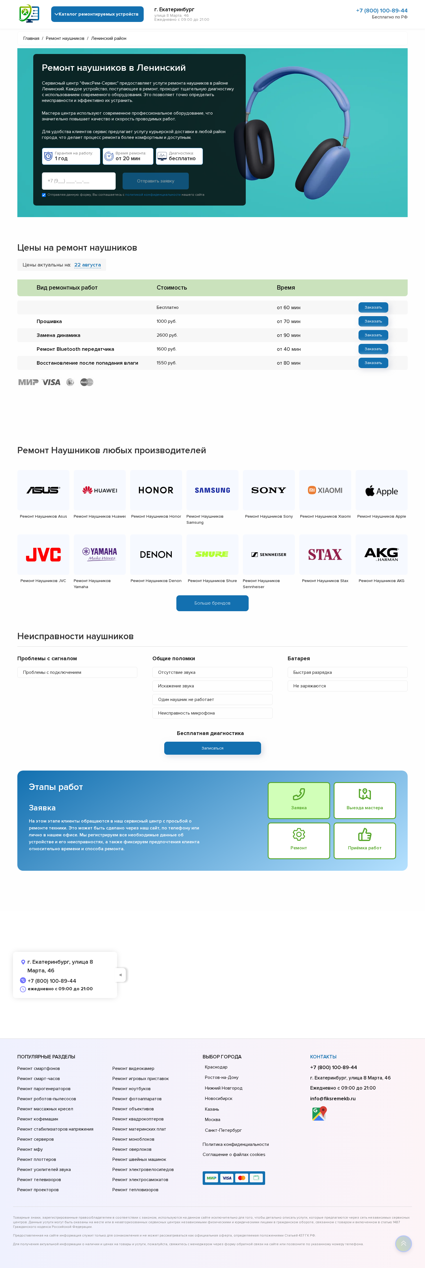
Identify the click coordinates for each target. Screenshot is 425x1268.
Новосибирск (218, 1098)
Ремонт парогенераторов (44, 1089)
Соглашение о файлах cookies (234, 1154)
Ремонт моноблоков (133, 1139)
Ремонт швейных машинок (139, 1159)
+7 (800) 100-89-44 (382, 11)
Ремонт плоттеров (36, 1159)
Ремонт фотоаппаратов (137, 1099)
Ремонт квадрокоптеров (138, 1119)
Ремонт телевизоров (39, 1180)
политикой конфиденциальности (153, 195)
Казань (212, 1109)
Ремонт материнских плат (139, 1129)
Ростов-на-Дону (222, 1077)
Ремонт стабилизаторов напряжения (55, 1129)
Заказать (373, 307)
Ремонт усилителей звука (44, 1169)
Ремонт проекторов (38, 1190)
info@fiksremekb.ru (333, 1098)
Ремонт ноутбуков (131, 1089)
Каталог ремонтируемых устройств (98, 14)
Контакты (323, 1057)
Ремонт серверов (35, 1139)
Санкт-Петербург (223, 1130)
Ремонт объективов (133, 1109)
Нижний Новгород (224, 1088)
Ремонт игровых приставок (140, 1078)
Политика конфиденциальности (236, 1144)
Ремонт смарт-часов (38, 1078)
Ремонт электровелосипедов (143, 1169)
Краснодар (216, 1067)
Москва (212, 1119)
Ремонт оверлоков (131, 1149)
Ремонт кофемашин (37, 1119)
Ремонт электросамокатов (140, 1180)
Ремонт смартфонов (38, 1068)
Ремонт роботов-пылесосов (46, 1099)
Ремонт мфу (30, 1149)
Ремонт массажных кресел (45, 1109)
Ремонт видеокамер (133, 1068)
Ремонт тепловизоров (135, 1190)
